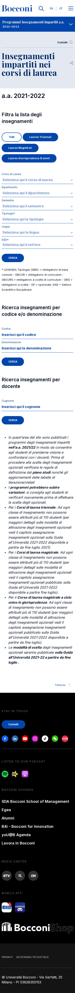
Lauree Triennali (40, 137)
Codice (6, 328)
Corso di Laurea (11, 174)
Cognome (8, 400)
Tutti (12, 137)
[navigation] (37, 24)
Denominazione (11, 342)
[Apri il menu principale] (70, 9)
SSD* (5, 239)
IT (61, 8)
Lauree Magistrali (20, 147)
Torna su (60, 685)
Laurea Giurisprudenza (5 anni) (29, 158)
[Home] (17, 8)
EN (51, 8)
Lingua (6, 226)
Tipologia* (8, 213)
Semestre (8, 200)
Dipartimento (10, 187)
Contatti (62, 42)
